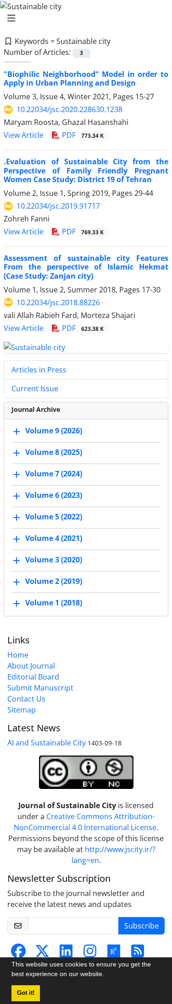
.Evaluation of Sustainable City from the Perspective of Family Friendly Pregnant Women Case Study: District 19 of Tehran (86, 170)
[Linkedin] (66, 954)
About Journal (31, 666)
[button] (107, 975)
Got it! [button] (25, 993)
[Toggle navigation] (83, 18)
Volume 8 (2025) (53, 453)
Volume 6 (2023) (53, 496)
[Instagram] (90, 954)
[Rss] (138, 954)
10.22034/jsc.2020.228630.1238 (69, 109)
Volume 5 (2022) (53, 517)
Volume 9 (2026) (53, 431)
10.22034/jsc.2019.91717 (58, 206)
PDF (82, 135)
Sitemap (21, 710)
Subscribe (141, 926)
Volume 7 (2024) (53, 474)
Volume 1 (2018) (53, 603)
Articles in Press (39, 370)
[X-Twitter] (42, 954)
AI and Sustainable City (46, 743)
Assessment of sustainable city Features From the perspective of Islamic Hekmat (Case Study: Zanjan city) (86, 267)
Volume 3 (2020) (53, 560)
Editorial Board (33, 677)
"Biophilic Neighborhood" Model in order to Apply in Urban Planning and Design (86, 78)
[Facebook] (18, 954)
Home (17, 655)
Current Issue (34, 388)
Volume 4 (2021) (53, 539)
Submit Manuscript (40, 688)
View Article (24, 135)
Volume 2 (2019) (53, 582)
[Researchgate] (114, 954)
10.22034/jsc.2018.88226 (58, 302)
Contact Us (26, 699)
